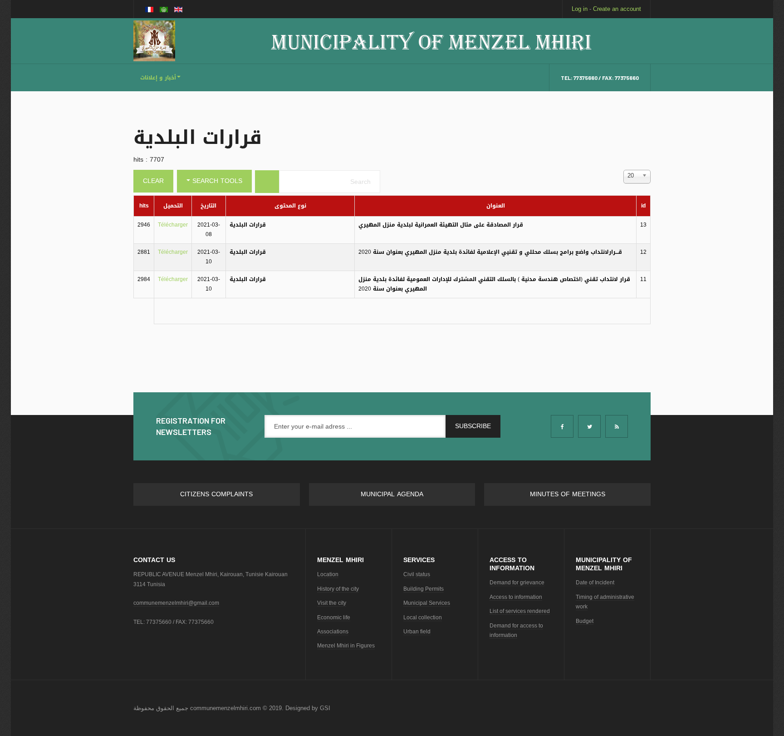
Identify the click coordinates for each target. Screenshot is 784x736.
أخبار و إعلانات (158, 78)
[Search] (267, 181)
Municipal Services (426, 603)
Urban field (417, 631)
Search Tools (216, 181)
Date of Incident (595, 582)
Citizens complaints (216, 494)
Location (327, 574)
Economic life (333, 617)
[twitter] (589, 426)
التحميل (173, 206)
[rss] (616, 426)
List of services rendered (520, 611)
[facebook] (562, 426)
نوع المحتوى (290, 206)
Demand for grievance (517, 582)
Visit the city (331, 603)
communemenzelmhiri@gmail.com (176, 603)
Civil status (416, 574)
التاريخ (208, 206)
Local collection (422, 617)
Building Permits (423, 589)
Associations (332, 631)
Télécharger (173, 225)
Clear (153, 181)
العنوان (495, 206)
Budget (584, 621)
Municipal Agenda (392, 494)
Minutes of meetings (567, 494)
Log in (580, 8)
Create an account (617, 8)
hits (144, 206)
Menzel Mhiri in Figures (346, 645)
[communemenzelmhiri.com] (154, 40)
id (643, 206)
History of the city (338, 589)
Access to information (516, 597)
